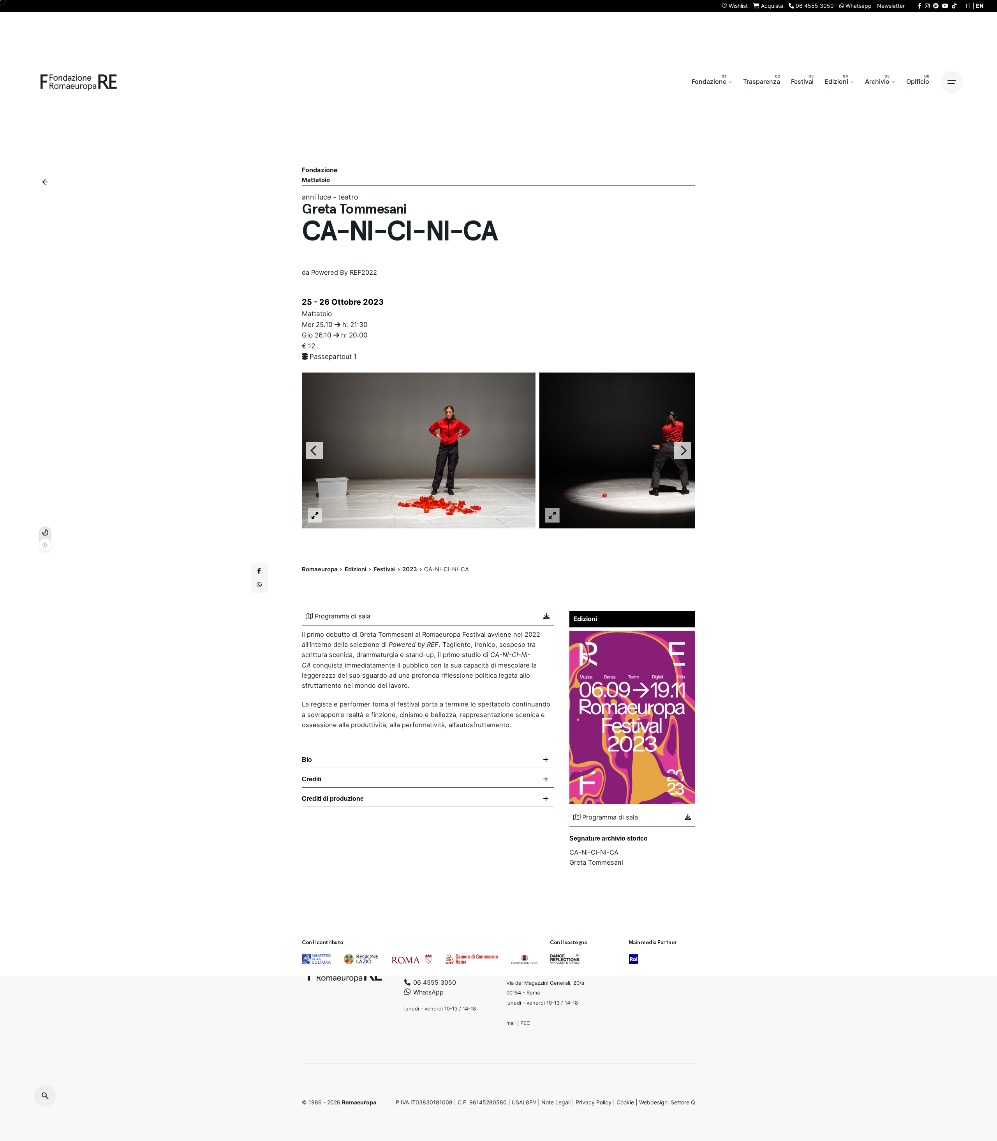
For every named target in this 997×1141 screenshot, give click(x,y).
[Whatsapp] (259, 585)
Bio (307, 759)
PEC (525, 1022)
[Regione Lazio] (361, 959)
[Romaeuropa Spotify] (936, 5)
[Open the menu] (952, 82)
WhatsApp (427, 992)
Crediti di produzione (333, 798)
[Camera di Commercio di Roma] (472, 959)
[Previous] (314, 450)
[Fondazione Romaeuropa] (78, 82)
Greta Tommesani (596, 862)
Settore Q (683, 1102)
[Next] (682, 450)
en (979, 5)
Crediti (311, 779)
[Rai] (633, 959)
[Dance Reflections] (564, 959)
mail (511, 1022)
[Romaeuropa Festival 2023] (632, 636)
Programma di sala (342, 616)
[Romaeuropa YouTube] (945, 5)
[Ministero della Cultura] (316, 959)
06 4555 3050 (433, 982)
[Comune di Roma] (412, 959)
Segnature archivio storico (608, 838)
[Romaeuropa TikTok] (954, 5)
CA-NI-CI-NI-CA (593, 852)
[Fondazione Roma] (524, 959)
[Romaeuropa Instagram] (927, 5)
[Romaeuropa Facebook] (919, 5)
